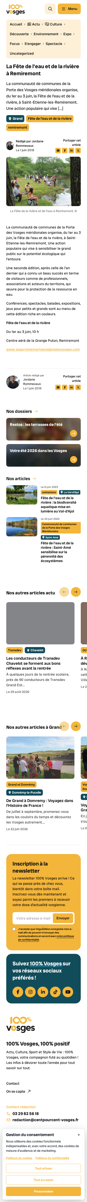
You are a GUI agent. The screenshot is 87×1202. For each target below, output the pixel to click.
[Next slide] (76, 592)
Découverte (19, 34)
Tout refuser (43, 1168)
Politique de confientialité (52, 1158)
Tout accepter (44, 1180)
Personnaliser (43, 1191)
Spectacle (54, 43)
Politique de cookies (19, 1158)
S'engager (33, 43)
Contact (12, 1083)
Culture (55, 24)
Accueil (16, 24)
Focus (15, 43)
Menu (72, 8)
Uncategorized (22, 53)
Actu (35, 24)
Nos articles (18, 478)
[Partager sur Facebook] (64, 150)
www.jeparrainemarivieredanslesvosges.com (43, 349)
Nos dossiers (19, 411)
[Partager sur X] (78, 150)
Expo (67, 34)
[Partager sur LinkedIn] (71, 150)
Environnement (46, 34)
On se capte (16, 1091)
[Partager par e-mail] (58, 150)
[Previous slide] (64, 592)
